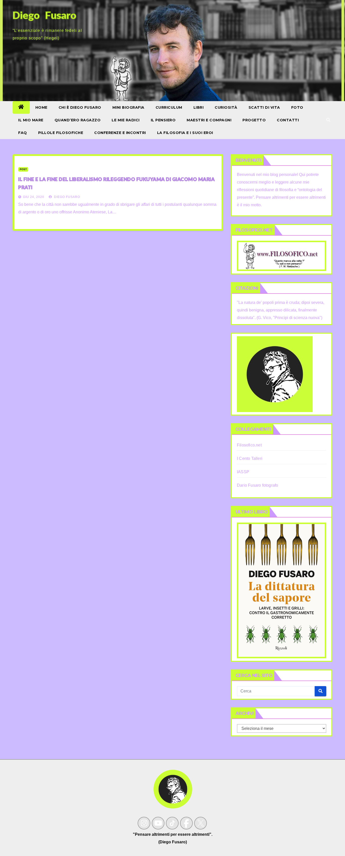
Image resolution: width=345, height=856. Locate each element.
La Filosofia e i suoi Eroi (185, 132)
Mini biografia (128, 107)
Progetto (254, 120)
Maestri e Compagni (209, 120)
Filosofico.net (249, 445)
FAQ (22, 132)
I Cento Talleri (249, 458)
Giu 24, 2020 (33, 197)
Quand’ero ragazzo (78, 120)
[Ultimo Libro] (281, 590)
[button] (328, 120)
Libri (198, 107)
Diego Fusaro (66, 197)
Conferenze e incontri (120, 132)
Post (23, 169)
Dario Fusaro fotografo (257, 485)
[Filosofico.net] (281, 255)
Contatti (288, 120)
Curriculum (169, 107)
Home (41, 107)
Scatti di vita (264, 107)
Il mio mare (30, 120)
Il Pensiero (163, 120)
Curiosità (226, 107)
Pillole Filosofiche (60, 132)
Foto (297, 107)
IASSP (243, 472)
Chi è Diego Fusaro (80, 107)
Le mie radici (126, 120)
